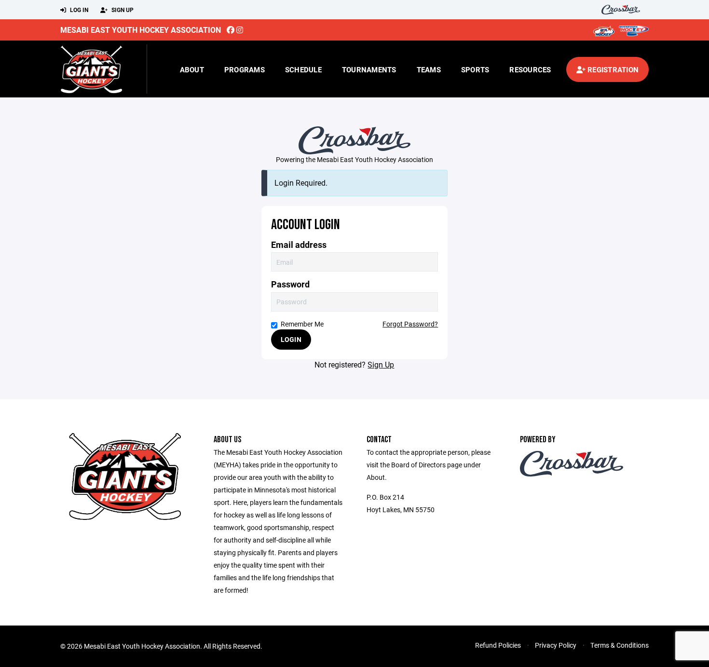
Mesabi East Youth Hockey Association (140, 30)
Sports (475, 69)
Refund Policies (498, 645)
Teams (429, 69)
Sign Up (122, 10)
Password (290, 284)
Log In (78, 10)
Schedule (303, 69)
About (192, 69)
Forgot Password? (410, 323)
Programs (244, 69)
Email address (299, 244)
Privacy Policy (555, 645)
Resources (530, 69)
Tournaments (369, 69)
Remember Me (302, 323)
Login (291, 339)
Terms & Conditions (619, 645)
